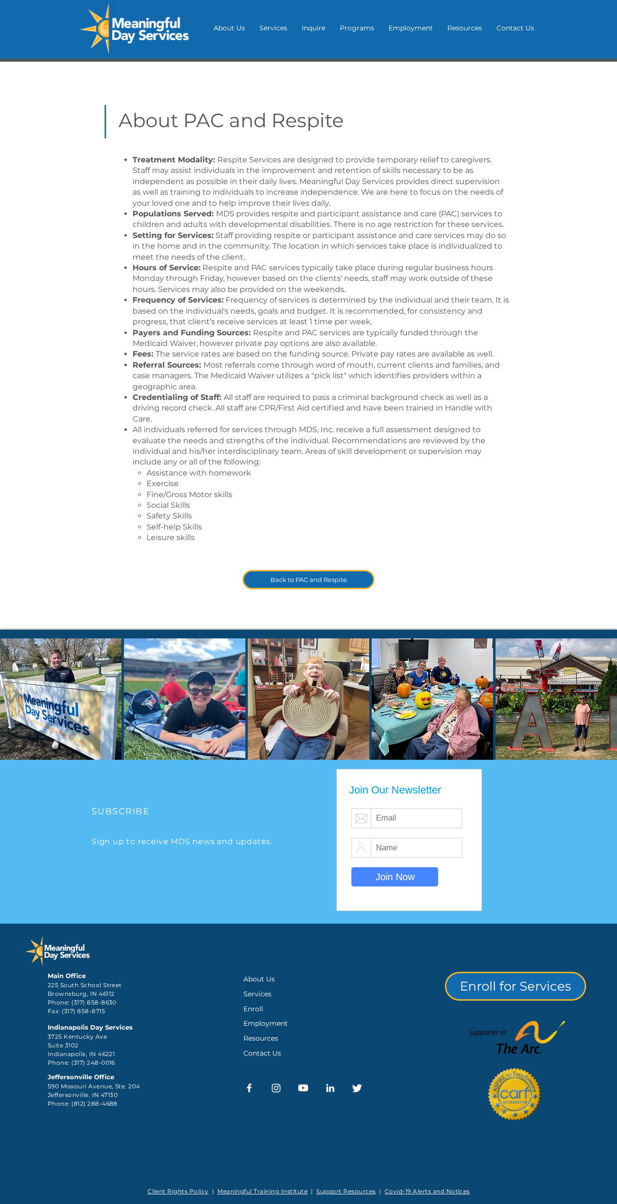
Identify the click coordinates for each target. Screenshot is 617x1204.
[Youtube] (303, 1088)
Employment (265, 1023)
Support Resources (346, 1191)
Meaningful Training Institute (262, 1191)
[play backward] (12, 699)
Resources (260, 1038)
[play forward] (605, 699)
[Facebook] (249, 1088)
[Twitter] (357, 1088)
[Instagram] (276, 1088)
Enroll (253, 1009)
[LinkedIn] (330, 1088)
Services (257, 994)
